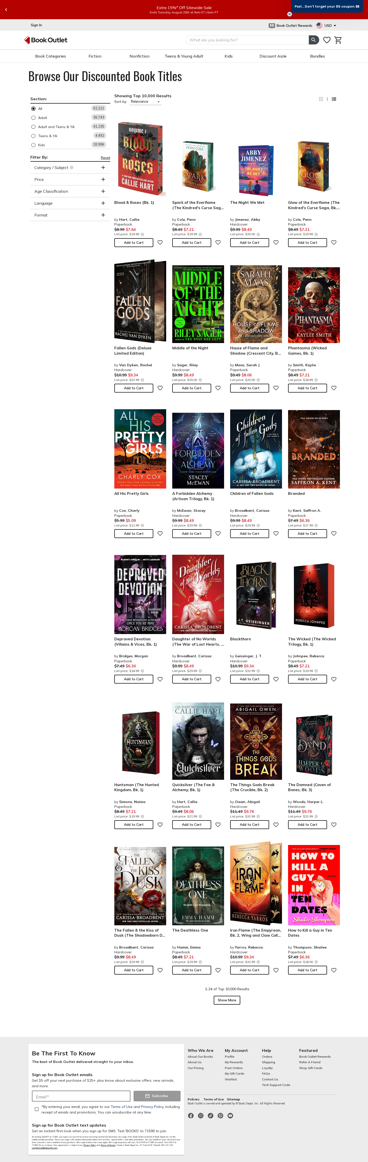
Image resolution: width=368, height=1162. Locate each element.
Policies (194, 1099)
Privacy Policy (89, 1145)
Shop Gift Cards (310, 1068)
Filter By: (39, 157)
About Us (195, 1062)
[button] (70, 108)
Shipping (268, 1062)
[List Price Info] (142, 234)
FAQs (266, 1073)
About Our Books (200, 1056)
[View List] (334, 99)
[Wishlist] (327, 40)
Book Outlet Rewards (315, 1056)
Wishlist (231, 1079)
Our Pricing (196, 1068)
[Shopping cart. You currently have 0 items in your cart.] (338, 40)
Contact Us (270, 1079)
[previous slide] (6, 10)
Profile (229, 1056)
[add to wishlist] (160, 242)
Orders (267, 1056)
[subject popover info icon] (72, 167)
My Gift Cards (234, 1073)
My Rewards (234, 1062)
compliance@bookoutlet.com (44, 1148)
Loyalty (267, 1068)
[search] (314, 39)
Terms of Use (213, 1099)
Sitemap (233, 1099)
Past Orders (234, 1068)
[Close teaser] (289, 14)
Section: (38, 98)
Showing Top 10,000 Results (142, 95)
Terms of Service (108, 1145)
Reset (105, 157)
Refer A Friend (309, 1062)
